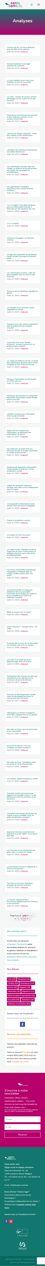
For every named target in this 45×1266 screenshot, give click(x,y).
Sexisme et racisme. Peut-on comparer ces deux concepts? (19, 746)
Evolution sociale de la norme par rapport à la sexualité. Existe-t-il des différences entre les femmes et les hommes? (21, 796)
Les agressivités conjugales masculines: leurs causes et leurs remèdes (20, 188)
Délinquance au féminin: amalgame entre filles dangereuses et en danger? (22, 714)
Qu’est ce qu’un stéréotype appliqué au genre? (22, 292)
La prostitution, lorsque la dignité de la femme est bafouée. (22, 867)
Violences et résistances (19, 1004)
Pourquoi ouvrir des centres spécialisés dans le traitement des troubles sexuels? (22, 326)
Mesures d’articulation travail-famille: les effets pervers (21, 380)
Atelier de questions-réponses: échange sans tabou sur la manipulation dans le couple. (22, 487)
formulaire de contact (20, 1061)
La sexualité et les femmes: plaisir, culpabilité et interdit (21, 308)
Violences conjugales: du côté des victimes (20, 239)
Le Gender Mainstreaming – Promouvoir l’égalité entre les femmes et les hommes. (22, 901)
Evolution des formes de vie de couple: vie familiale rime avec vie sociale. (22, 644)
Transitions (28, 1000)
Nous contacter (13, 960)
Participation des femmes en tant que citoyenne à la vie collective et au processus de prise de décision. (22, 678)
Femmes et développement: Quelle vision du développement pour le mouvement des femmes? (21, 696)
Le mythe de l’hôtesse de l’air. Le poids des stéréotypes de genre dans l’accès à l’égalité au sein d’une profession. (22, 363)
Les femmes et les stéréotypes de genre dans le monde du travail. (21, 851)
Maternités (14, 991)
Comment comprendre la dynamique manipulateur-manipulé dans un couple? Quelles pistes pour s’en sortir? (21, 572)
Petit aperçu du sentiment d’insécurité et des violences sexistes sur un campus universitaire (22, 117)
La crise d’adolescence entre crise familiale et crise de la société (20, 81)
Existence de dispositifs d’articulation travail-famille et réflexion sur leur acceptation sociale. (21, 469)
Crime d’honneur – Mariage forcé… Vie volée (22, 627)
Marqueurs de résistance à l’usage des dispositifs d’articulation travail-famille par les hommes (22, 397)
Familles (13, 983)
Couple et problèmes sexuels (18, 520)
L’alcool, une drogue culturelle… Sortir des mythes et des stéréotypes (22, 134)
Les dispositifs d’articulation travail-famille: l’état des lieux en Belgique (21, 505)
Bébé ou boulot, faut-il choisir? (19, 612)
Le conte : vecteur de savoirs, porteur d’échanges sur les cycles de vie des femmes (21, 99)
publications (11, 957)
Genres (12, 987)
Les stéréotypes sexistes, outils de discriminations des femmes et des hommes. (21, 275)
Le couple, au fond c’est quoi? (18, 535)
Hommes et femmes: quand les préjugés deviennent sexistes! (20, 884)
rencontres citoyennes (28, 957)
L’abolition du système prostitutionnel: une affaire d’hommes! (22, 151)
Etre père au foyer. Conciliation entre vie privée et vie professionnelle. (21, 763)
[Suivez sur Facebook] (6, 1221)
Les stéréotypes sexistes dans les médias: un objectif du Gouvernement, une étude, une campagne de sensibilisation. (22, 169)
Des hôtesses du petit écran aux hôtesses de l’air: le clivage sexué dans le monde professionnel (22, 451)
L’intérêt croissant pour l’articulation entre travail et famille (21, 415)
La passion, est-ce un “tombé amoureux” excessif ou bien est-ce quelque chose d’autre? (21, 344)
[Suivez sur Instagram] (11, 1221)
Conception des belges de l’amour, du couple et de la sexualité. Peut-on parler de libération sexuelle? (22, 815)
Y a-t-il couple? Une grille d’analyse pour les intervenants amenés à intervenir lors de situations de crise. (21, 207)
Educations (23, 979)
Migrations (28, 991)
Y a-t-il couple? (13, 223)
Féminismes (27, 983)
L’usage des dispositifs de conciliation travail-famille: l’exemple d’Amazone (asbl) (22, 256)
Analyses (24, 51)
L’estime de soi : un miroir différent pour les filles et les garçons (20, 48)
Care (11, 979)
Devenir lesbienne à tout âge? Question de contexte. (19, 65)
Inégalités (24, 987)
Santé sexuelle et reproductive (21, 995)
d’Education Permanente (17, 944)
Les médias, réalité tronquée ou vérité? (22, 778)
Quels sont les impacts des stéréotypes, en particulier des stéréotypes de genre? (19, 432)
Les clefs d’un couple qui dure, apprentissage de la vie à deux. (19, 660)
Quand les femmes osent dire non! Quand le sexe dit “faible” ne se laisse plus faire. (22, 834)
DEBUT (26, 915)
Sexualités (14, 1000)
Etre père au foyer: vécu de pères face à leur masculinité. (22, 730)
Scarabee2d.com (27, 1262)
